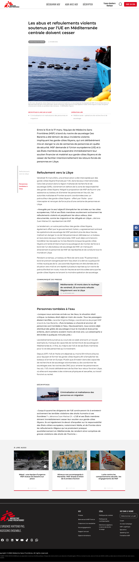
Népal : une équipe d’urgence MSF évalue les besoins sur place (32, 476)
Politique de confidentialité (104, 520)
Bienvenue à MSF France (86, 519)
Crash (122, 521)
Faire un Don (130, 4)
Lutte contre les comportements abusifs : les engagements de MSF (108, 476)
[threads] (31, 540)
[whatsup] (36, 540)
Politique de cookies (106, 515)
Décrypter (88, 4)
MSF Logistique (125, 527)
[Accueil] (11, 4)
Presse (80, 515)
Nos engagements (84, 527)
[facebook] (2, 540)
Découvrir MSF (53, 4)
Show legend (45, 466)
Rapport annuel (83, 531)
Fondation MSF (125, 535)
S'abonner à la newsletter (86, 523)
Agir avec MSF (71, 4)
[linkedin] (12, 540)
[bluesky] (17, 540)
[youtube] (22, 540)
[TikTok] (26, 540)
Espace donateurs (84, 535)
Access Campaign (126, 524)
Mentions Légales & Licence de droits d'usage (105, 527)
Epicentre (123, 530)
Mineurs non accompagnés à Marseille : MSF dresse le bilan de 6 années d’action (70, 476)
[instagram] (7, 540)
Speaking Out (124, 533)
